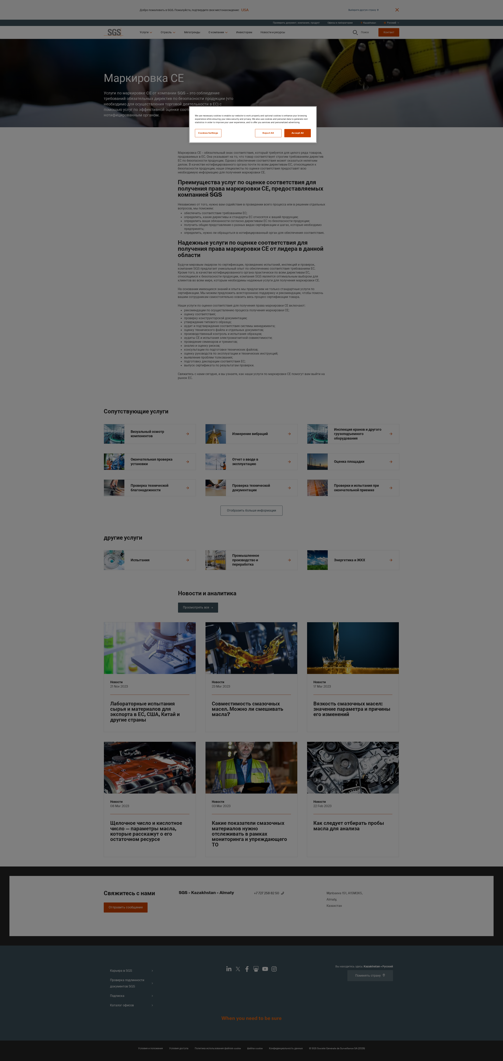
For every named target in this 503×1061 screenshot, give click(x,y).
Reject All (268, 133)
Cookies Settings (208, 133)
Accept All (298, 133)
